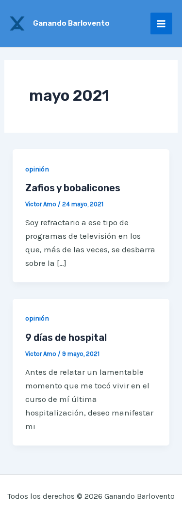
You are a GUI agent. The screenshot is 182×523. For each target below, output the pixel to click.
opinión (37, 169)
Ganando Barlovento (71, 23)
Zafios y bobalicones (72, 188)
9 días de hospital (66, 337)
